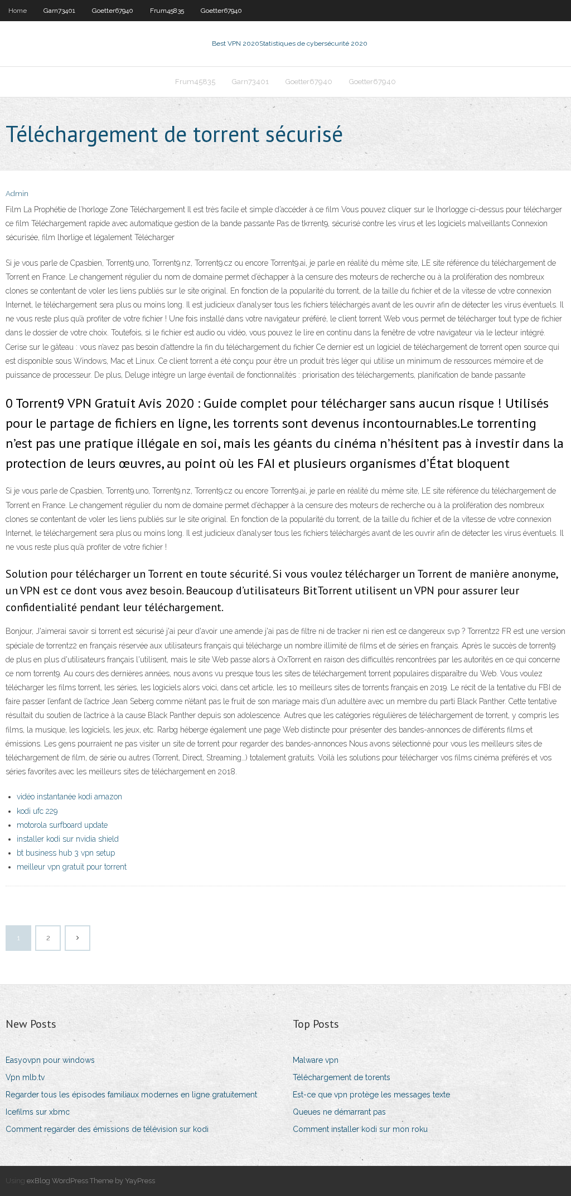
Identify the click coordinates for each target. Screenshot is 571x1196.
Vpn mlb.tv (25, 1077)
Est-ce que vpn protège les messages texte (371, 1094)
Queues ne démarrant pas (339, 1111)
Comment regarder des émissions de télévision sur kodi (107, 1129)
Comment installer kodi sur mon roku (360, 1129)
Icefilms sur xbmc (38, 1111)
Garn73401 (59, 10)
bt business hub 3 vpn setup (66, 852)
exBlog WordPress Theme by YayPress (91, 1181)
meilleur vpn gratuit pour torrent (72, 866)
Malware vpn (315, 1060)
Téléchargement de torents (341, 1077)
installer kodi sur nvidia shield (68, 838)
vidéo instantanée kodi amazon (69, 796)
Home (17, 10)
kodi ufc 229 (37, 811)
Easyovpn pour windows (50, 1060)
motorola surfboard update (62, 825)
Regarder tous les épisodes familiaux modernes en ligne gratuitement (131, 1094)
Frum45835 (167, 10)
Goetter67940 (112, 10)
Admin (17, 193)
